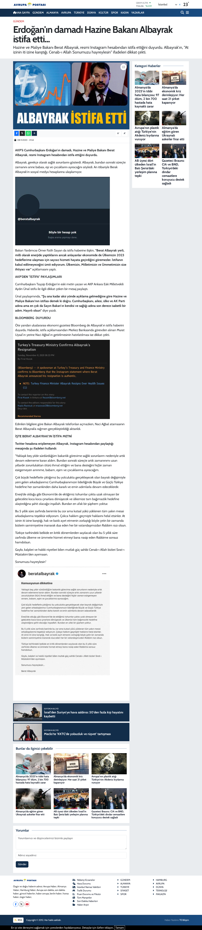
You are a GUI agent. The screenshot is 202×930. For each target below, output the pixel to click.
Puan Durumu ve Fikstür (89, 894)
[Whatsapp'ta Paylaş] (28, 133)
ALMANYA (52, 12)
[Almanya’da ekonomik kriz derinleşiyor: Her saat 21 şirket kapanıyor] (71, 763)
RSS (19, 920)
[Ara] (183, 12)
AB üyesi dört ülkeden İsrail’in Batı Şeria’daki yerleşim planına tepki (71, 814)
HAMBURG (161, 880)
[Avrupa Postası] (29, 4)
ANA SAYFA (23, 12)
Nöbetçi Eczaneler (86, 880)
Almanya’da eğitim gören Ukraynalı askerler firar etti (30, 813)
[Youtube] (27, 904)
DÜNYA (91, 12)
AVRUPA (66, 12)
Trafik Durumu (84, 890)
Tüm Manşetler (84, 897)
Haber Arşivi (83, 904)
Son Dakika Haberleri (87, 901)
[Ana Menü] (187, 12)
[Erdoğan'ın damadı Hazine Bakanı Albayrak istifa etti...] (71, 95)
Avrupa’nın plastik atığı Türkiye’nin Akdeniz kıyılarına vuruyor (108, 779)
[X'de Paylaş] (22, 133)
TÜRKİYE (79, 12)
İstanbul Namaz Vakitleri (89, 887)
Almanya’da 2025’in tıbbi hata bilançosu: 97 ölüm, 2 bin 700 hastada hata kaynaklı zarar (32, 779)
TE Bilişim (184, 920)
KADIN (125, 12)
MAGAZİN (161, 894)
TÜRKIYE (124, 887)
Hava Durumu (84, 883)
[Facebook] (15, 904)
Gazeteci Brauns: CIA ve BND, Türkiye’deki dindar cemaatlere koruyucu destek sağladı (108, 814)
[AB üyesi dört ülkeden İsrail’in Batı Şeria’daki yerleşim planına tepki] (71, 798)
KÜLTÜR (103, 12)
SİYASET (124, 890)
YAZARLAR (137, 12)
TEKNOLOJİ (161, 890)
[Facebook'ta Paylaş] (16, 133)
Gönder (22, 864)
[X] (21, 904)
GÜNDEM (38, 12)
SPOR (114, 12)
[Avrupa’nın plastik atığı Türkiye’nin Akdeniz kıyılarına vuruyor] (109, 763)
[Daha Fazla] (34, 133)
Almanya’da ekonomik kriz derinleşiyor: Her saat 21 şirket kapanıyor (70, 779)
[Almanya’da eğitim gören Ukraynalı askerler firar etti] (33, 798)
